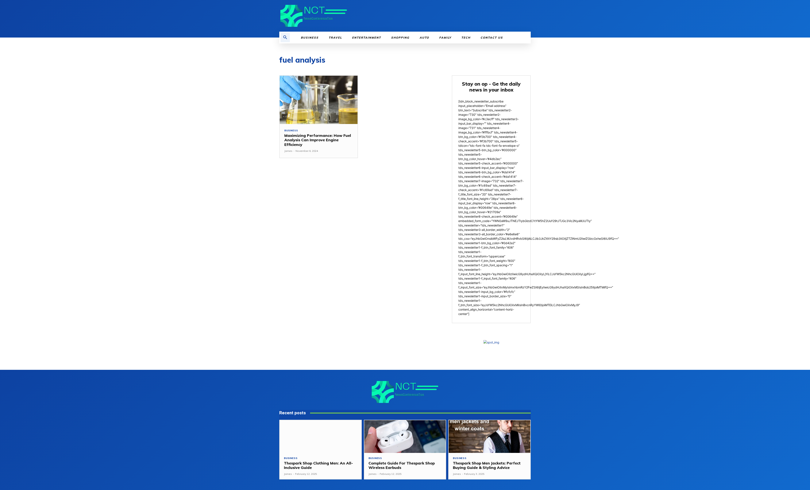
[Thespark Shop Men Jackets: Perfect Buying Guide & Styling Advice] (489, 436)
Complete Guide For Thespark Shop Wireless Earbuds (402, 465)
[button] (285, 37)
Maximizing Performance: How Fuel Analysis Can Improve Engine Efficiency (317, 140)
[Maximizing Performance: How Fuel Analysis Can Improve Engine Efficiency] (319, 100)
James (288, 150)
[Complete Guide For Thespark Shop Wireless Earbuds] (405, 436)
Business (291, 130)
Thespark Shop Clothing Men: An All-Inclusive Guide (318, 465)
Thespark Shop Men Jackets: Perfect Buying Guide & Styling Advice (487, 465)
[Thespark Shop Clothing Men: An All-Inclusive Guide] (320, 436)
